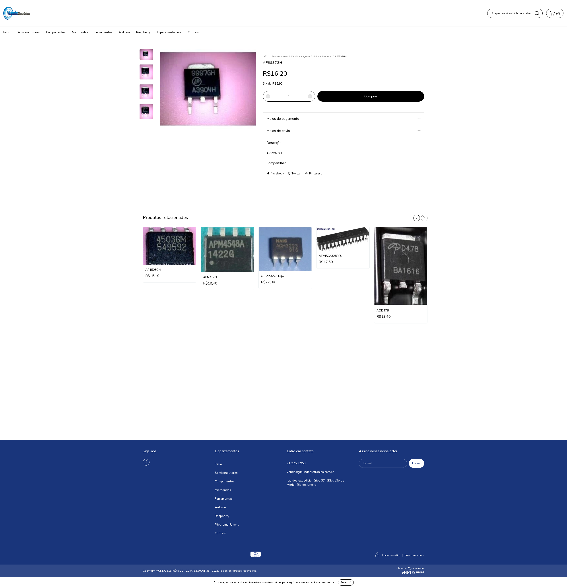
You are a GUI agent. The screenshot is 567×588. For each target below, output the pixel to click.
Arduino (124, 32)
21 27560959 (296, 463)
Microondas (80, 32)
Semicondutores (28, 32)
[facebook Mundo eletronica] (146, 462)
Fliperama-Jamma (169, 32)
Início (6, 32)
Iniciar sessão (391, 555)
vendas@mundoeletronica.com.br (310, 472)
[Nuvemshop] (410, 569)
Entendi (345, 582)
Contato (193, 32)
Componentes (56, 32)
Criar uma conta (414, 555)
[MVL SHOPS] (413, 573)
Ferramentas (103, 32)
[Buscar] (536, 13)
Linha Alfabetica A (322, 56)
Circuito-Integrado (300, 56)
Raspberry (143, 32)
